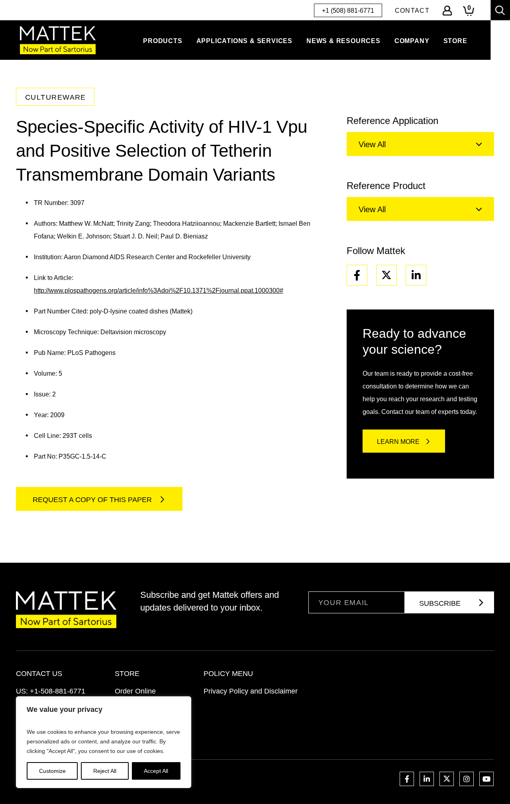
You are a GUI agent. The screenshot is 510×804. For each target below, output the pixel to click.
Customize (52, 771)
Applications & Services (244, 40)
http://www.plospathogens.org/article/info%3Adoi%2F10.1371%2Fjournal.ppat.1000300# (158, 290)
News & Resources (343, 40)
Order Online (135, 691)
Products (162, 40)
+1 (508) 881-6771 (348, 10)
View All (372, 144)
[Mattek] (58, 40)
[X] (386, 275)
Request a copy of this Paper (93, 500)
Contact (412, 10)
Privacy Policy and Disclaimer (251, 691)
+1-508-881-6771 (57, 691)
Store (455, 40)
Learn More (398, 441)
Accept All (156, 771)
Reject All (104, 771)
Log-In (447, 11)
